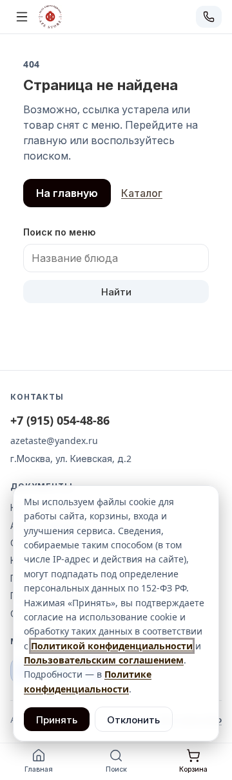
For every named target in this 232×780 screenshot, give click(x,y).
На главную (67, 193)
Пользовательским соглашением (104, 660)
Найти (116, 291)
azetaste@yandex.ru (54, 440)
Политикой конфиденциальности (112, 646)
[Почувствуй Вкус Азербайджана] (50, 16)
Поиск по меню (59, 232)
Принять (56, 719)
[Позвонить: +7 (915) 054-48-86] (209, 17)
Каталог (141, 193)
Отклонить (133, 719)
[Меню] (22, 16)
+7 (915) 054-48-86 (60, 420)
